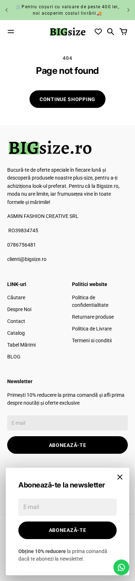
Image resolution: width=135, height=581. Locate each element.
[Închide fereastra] (119, 477)
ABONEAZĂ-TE (67, 445)
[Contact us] (121, 567)
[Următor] (128, 10)
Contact (16, 321)
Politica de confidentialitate (90, 301)
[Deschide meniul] (10, 31)
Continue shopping (67, 99)
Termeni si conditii (92, 340)
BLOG (14, 356)
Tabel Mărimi (21, 345)
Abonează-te (67, 530)
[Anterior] (6, 10)
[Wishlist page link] (98, 31)
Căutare (16, 297)
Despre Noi (19, 309)
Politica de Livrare (92, 329)
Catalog (16, 333)
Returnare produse (93, 317)
